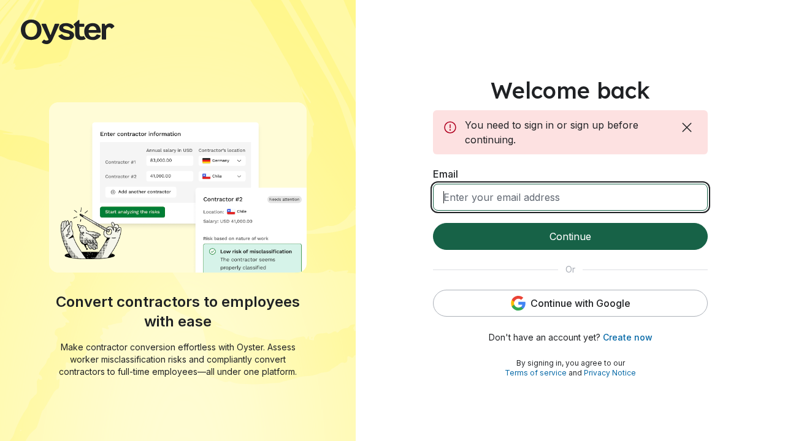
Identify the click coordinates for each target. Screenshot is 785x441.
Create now (628, 337)
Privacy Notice (610, 372)
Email (445, 174)
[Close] (688, 127)
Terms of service (536, 372)
